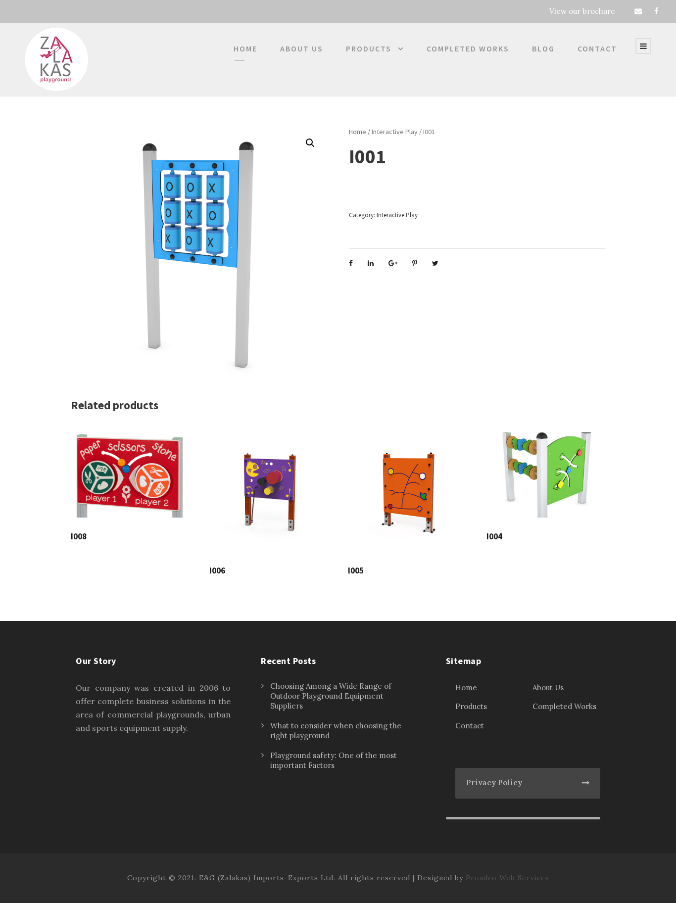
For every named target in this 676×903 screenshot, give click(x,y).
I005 (356, 570)
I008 (79, 536)
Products (368, 48)
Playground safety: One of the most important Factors (333, 760)
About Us (301, 48)
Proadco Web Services (507, 877)
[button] (310, 143)
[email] (638, 11)
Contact (597, 48)
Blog (543, 48)
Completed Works (468, 48)
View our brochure (582, 11)
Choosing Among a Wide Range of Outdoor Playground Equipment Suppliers (330, 696)
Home (245, 48)
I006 (217, 570)
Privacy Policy (494, 782)
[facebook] (656, 11)
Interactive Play (395, 131)
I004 (494, 536)
